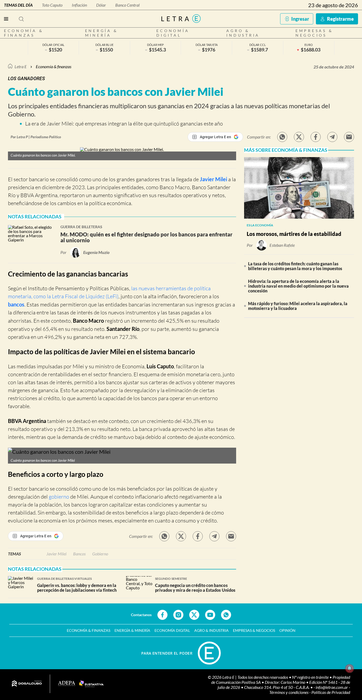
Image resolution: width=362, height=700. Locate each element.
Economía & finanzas (23, 32)
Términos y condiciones (289, 692)
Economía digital (172, 32)
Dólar (101, 4)
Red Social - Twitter (194, 615)
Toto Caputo (52, 4)
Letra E (21, 66)
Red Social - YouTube (210, 615)
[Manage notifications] (349, 668)
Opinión (287, 630)
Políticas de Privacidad (330, 692)
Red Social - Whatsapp (226, 615)
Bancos (79, 553)
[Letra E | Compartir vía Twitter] (299, 137)
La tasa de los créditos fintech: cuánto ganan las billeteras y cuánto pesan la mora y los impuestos (295, 266)
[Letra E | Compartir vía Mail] (349, 137)
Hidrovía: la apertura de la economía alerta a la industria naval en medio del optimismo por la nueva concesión (298, 286)
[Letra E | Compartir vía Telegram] (332, 137)
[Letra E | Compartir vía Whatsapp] (282, 137)
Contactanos (141, 614)
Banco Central (127, 4)
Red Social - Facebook (162, 615)
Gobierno (100, 553)
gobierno (59, 496)
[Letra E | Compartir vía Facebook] (315, 137)
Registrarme (340, 19)
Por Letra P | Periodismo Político (36, 137)
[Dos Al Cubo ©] (27, 684)
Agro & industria (243, 32)
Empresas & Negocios (314, 32)
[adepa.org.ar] (66, 683)
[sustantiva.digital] (91, 684)
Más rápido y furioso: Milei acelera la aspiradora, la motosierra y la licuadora (297, 306)
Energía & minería (101, 32)
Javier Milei (213, 179)
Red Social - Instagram (178, 615)
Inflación (79, 4)
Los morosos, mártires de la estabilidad (294, 234)
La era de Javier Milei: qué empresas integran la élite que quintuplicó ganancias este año (124, 123)
